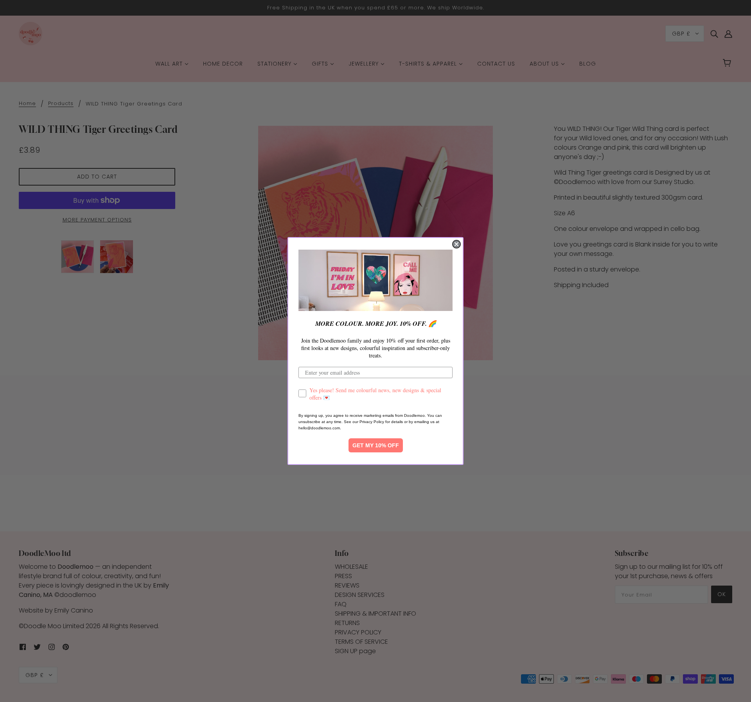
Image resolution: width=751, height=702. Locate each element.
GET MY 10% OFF (375, 445)
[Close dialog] (456, 244)
